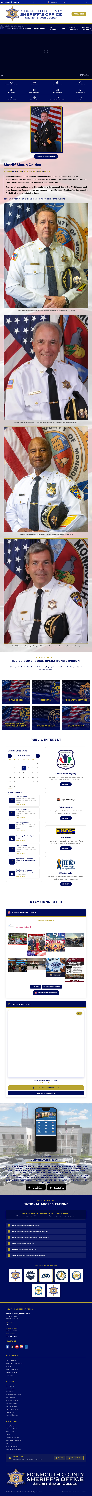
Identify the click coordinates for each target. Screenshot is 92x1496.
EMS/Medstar (40, 28)
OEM (64, 28)
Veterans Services (85, 28)
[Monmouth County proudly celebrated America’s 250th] (17, 945)
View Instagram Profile (47, 993)
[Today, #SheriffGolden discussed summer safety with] (17, 970)
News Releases (10, 1432)
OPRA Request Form (12, 1446)
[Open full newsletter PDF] (46, 1043)
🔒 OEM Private (75, 1458)
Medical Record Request (13, 1449)
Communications (11, 28)
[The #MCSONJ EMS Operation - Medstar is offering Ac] (74, 970)
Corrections (26, 28)
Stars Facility (10, 1412)
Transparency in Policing (13, 1440)
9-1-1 (7, 1325)
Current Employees (12, 1369)
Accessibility (76, 1492)
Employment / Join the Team (14, 1363)
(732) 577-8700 (11, 1331)
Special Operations (74, 28)
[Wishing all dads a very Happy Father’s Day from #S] (55, 970)
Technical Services (12, 1415)
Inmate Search (10, 1426)
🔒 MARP (59, 1458)
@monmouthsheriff (46, 920)
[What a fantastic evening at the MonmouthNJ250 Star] (36, 945)
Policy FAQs (9, 1443)
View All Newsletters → (46, 1093)
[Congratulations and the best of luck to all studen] (36, 970)
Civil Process (10, 1386)
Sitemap (84, 1492)
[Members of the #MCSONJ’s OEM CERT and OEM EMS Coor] (74, 945)
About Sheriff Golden (46, 156)
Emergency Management (13, 1395)
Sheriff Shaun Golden (22, 165)
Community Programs (12, 1437)
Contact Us (9, 1375)
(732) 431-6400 (11, 1337)
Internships (9, 1366)
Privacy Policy (66, 1492)
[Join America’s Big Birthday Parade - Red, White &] (55, 945)
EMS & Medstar (10, 1397)
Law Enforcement (54, 28)
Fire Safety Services (12, 1400)
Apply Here (79, 14)
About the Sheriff (11, 1360)
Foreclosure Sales (11, 1429)
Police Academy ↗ (11, 1406)
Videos (8, 1434)
